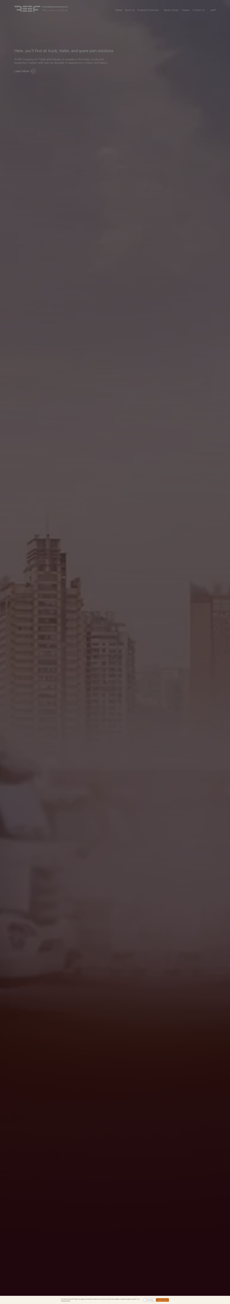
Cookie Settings (149, 1300)
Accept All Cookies (162, 1300)
